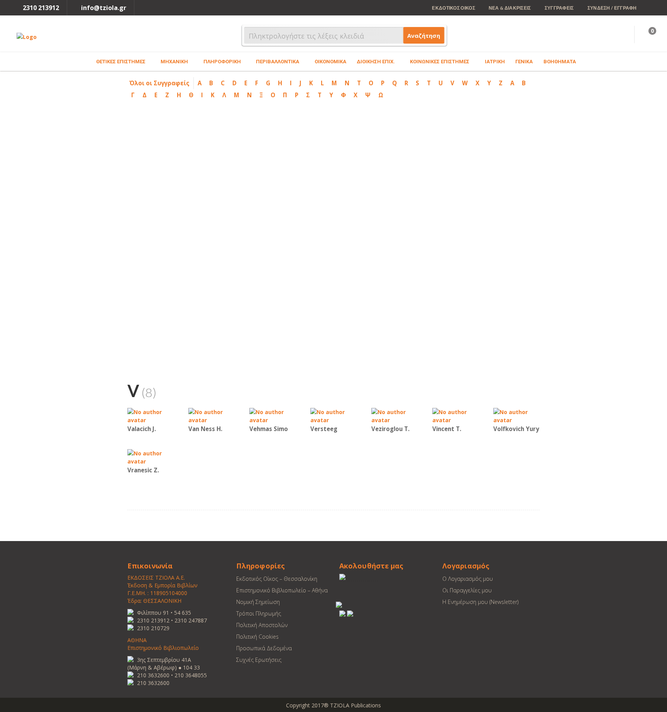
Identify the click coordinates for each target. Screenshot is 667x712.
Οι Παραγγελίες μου (467, 590)
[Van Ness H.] (211, 415)
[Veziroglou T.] (394, 415)
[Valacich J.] (150, 415)
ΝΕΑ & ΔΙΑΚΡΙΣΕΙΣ (510, 8)
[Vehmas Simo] (272, 415)
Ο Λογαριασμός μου (467, 578)
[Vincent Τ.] (455, 415)
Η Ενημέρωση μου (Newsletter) (480, 601)
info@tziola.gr (103, 7)
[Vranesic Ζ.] (150, 456)
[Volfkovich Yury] (516, 415)
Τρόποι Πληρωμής (258, 613)
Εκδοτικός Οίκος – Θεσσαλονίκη (276, 578)
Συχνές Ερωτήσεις (258, 659)
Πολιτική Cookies (257, 636)
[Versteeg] (333, 415)
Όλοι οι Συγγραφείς (159, 83)
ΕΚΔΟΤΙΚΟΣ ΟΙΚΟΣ (453, 8)
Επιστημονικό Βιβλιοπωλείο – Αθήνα (282, 590)
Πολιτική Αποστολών (262, 625)
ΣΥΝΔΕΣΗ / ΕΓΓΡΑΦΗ (612, 8)
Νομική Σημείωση (258, 601)
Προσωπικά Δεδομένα (264, 648)
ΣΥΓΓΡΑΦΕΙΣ (559, 8)
